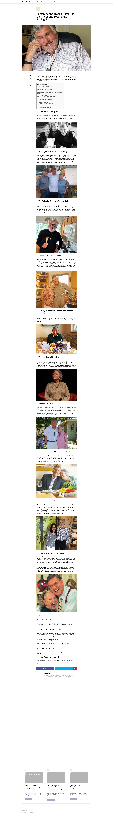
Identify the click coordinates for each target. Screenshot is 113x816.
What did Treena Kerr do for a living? (46, 103)
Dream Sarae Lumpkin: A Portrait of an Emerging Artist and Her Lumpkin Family (55, 787)
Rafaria (27, 1)
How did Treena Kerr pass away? (46, 104)
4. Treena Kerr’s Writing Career (44, 90)
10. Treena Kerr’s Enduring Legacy (45, 99)
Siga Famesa (40, 22)
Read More (28, 798)
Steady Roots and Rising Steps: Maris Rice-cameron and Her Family (78, 787)
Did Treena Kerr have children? (45, 106)
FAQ (39, 100)
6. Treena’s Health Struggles (43, 93)
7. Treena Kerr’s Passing (42, 95)
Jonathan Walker (51, 791)
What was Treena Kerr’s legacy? (46, 107)
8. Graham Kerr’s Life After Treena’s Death (46, 96)
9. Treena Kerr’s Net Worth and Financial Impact (47, 98)
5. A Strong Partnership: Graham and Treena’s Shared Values (50, 92)
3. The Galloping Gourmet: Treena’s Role (46, 89)
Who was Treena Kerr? (44, 102)
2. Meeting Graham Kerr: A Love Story (45, 87)
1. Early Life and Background (43, 86)
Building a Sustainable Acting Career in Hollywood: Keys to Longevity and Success (33, 787)
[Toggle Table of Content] (61, 85)
